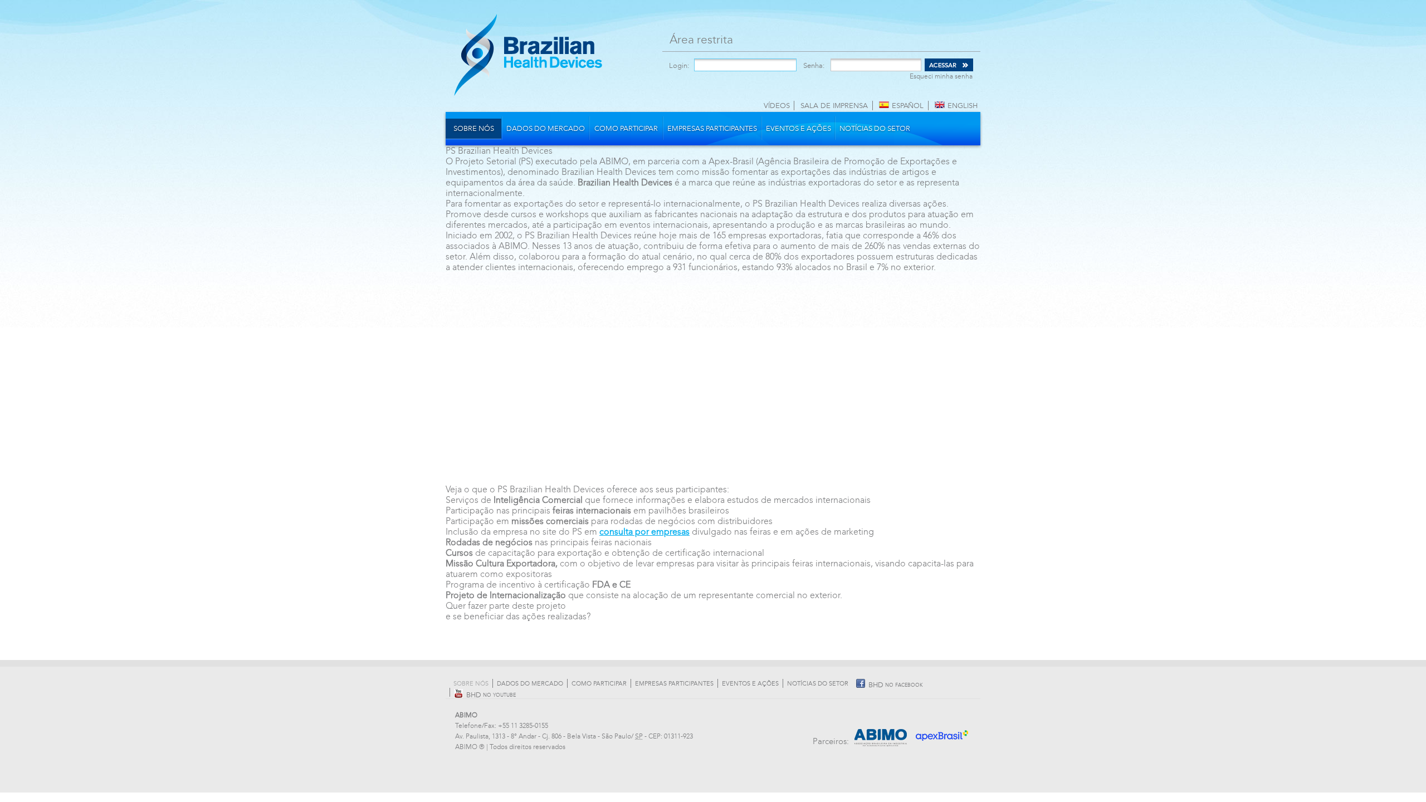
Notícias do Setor (874, 128)
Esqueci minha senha (941, 76)
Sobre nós (473, 128)
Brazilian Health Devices (528, 54)
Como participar (626, 128)
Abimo (881, 732)
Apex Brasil (943, 732)
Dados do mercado (545, 128)
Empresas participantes (712, 128)
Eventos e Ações (798, 128)
